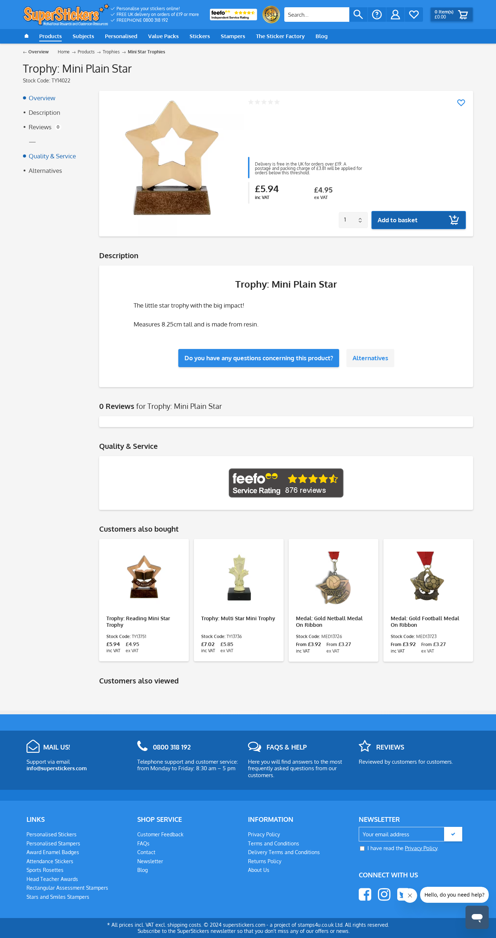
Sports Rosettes (45, 870)
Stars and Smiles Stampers (58, 897)
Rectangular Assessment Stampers (67, 888)
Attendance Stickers (50, 861)
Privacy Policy (264, 834)
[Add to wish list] (461, 102)
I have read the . (403, 848)
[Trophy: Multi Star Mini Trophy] (238, 579)
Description (44, 112)
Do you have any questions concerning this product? (258, 358)
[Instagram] (384, 894)
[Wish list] (414, 14)
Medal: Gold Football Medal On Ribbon (425, 621)
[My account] (395, 14)
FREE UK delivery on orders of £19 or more (158, 14)
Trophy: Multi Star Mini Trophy (238, 618)
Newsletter (150, 861)
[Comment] (264, 102)
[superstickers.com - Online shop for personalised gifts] (66, 14)
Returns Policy (264, 861)
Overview (42, 98)
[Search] (358, 14)
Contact (146, 852)
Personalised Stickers (52, 834)
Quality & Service (52, 156)
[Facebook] (365, 894)
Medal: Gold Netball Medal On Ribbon (329, 621)
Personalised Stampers (53, 843)
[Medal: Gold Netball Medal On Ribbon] (333, 579)
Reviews (44, 127)
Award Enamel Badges (53, 852)
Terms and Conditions (273, 843)
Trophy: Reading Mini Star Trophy (138, 621)
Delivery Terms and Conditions (284, 852)
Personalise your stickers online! (148, 8)
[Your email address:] (410, 834)
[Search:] (316, 14)
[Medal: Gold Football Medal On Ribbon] (428, 579)
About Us (258, 870)
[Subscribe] (453, 834)
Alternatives (45, 170)
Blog (142, 870)
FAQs (143, 843)
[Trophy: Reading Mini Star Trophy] (144, 579)
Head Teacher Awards (52, 879)
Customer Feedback (160, 834)
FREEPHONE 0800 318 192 (142, 20)
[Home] (26, 36)
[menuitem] (155, 9)
